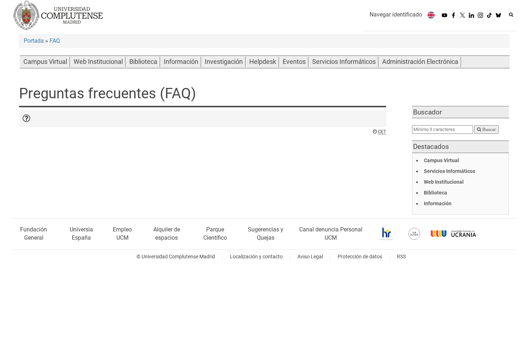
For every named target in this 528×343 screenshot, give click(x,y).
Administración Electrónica (420, 61)
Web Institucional (98, 61)
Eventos (294, 61)
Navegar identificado (396, 14)
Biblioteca (143, 61)
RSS (401, 257)
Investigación (224, 61)
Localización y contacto (256, 257)
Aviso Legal (310, 257)
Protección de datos (360, 257)
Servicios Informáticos (344, 61)
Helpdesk (262, 61)
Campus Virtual (45, 61)
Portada (34, 40)
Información (181, 61)
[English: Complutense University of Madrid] (431, 15)
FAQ (55, 40)
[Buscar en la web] (511, 14)
